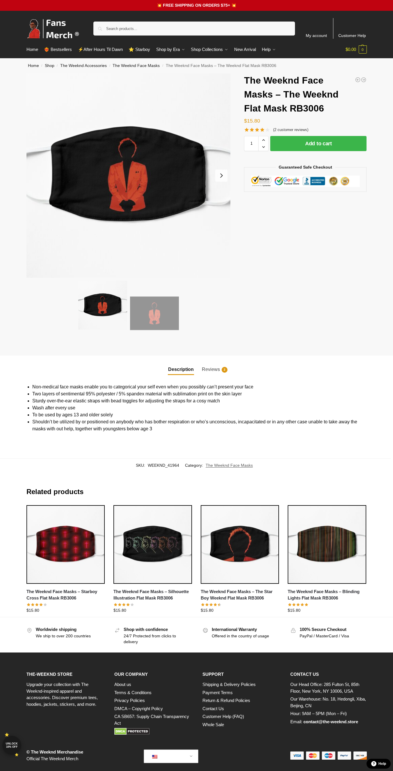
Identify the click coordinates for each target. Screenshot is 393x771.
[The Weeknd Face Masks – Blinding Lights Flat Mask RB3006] (327, 544)
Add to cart (318, 143)
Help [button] (382, 764)
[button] (356, 49)
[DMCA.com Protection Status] (152, 731)
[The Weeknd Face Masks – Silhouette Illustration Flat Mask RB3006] (152, 544)
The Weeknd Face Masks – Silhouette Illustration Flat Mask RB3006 (151, 595)
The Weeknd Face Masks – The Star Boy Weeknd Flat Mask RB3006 (237, 595)
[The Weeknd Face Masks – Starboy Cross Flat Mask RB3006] (65, 544)
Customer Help (352, 35)
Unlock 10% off (12, 745)
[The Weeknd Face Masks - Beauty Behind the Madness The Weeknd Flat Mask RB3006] (358, 80)
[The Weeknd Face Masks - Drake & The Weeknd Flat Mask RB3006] (364, 80)
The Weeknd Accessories (83, 65)
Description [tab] (181, 369)
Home (33, 65)
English (166, 756)
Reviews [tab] (213, 369)
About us (122, 684)
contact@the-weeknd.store (330, 721)
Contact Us (213, 708)
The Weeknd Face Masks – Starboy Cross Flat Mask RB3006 (61, 595)
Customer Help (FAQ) (223, 716)
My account (316, 35)
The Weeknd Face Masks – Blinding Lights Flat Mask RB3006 (324, 595)
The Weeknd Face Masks (136, 65)
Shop (49, 65)
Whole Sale (213, 724)
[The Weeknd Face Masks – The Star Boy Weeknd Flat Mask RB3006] (240, 544)
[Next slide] (221, 175)
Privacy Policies (129, 700)
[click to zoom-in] (128, 175)
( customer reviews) (290, 130)
